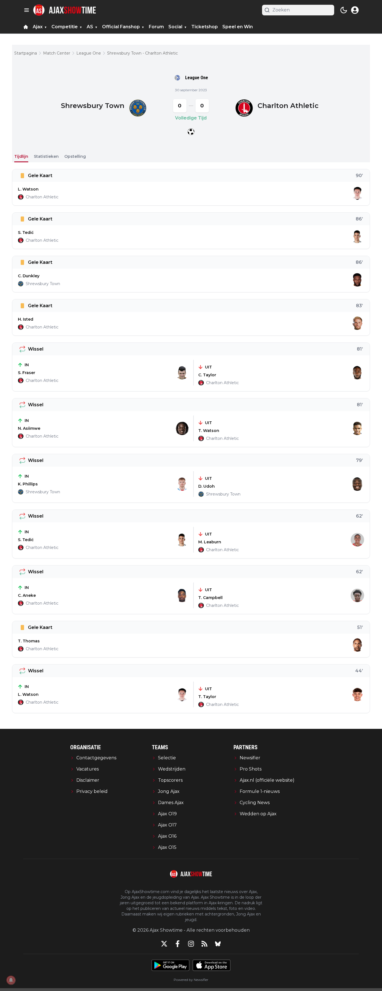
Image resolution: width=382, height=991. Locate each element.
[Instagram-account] (191, 943)
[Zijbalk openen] (26, 10)
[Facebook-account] (177, 943)
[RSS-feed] (204, 943)
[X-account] (164, 943)
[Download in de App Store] (211, 965)
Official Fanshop (121, 26)
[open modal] (355, 10)
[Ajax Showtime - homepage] (64, 10)
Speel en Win (237, 26)
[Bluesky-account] (217, 943)
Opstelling (75, 156)
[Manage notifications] (10, 980)
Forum (156, 26)
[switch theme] (344, 10)
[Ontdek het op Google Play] (170, 965)
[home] (25, 26)
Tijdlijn (21, 156)
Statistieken (46, 156)
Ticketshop (204, 26)
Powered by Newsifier (191, 980)
